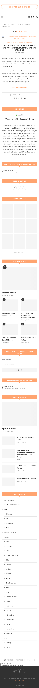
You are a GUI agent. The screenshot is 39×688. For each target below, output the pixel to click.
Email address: (6, 360)
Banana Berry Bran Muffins (28, 339)
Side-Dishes (10, 615)
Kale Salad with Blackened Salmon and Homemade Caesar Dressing (19, 48)
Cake (7, 560)
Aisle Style (9, 643)
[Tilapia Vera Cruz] (10, 305)
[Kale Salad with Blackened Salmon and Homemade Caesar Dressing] (8, 453)
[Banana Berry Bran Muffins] (29, 329)
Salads (14, 42)
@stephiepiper (19, 252)
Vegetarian (9, 633)
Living (5, 509)
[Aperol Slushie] (19, 414)
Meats (8, 587)
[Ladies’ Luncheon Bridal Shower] (10, 329)
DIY (7, 518)
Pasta (7, 592)
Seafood (21, 42)
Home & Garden (9, 500)
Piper (22, 52)
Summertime (29, 42)
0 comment (25, 95)
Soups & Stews (10, 620)
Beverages (9, 546)
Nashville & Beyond (10, 532)
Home (4, 24)
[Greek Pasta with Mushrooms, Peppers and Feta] (29, 305)
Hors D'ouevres (11, 583)
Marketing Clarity (19, 680)
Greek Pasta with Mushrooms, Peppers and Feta (28, 315)
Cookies (8, 569)
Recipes (8, 42)
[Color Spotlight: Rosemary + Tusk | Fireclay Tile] (19, 211)
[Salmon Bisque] (19, 278)
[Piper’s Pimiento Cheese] (8, 482)
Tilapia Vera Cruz (9, 313)
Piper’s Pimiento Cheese (26, 479)
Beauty (8, 647)
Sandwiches (9, 606)
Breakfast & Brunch (12, 555)
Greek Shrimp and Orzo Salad (26, 439)
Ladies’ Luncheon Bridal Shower (9, 339)
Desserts (9, 574)
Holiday (8, 578)
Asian (7, 541)
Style (5, 638)
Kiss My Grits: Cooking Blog (12, 505)
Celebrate (9, 514)
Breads (8, 551)
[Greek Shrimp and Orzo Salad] (8, 440)
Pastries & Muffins (11, 597)
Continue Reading (19, 87)
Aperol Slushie (9, 428)
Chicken (8, 564)
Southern (8, 624)
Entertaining (9, 523)
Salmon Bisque (9, 293)
